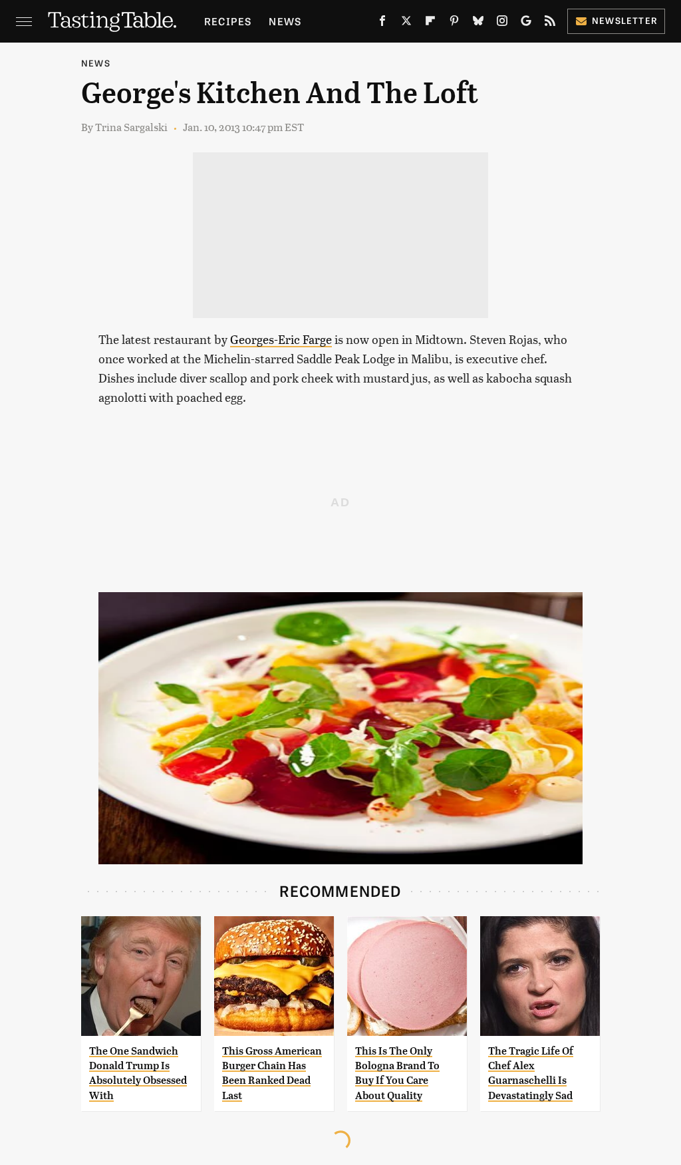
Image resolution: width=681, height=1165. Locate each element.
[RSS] (550, 23)
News (285, 21)
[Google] (526, 23)
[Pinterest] (454, 23)
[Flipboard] (430, 23)
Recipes (227, 21)
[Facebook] (382, 23)
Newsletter (625, 20)
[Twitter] (406, 23)
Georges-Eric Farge (281, 339)
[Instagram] (502, 23)
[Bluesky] (478, 23)
